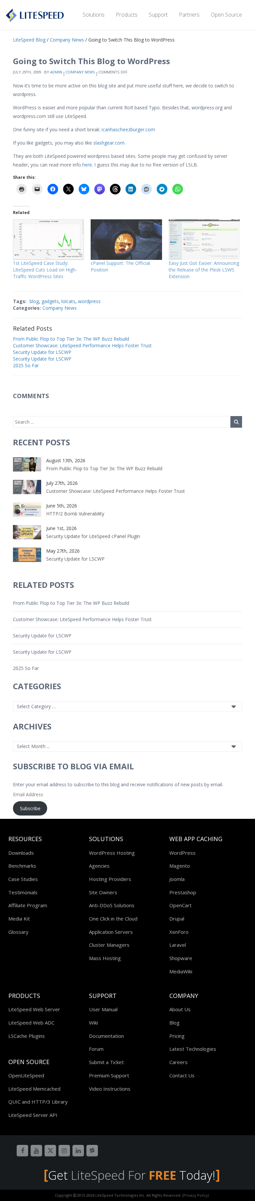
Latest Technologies (192, 1048)
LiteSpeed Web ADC (31, 1022)
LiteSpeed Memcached (34, 1088)
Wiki (93, 1022)
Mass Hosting (105, 958)
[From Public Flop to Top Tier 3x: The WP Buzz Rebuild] (27, 464)
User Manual (103, 1009)
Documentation (106, 1036)
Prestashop (182, 892)
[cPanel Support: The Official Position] (126, 239)
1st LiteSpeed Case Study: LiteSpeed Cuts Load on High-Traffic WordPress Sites (45, 269)
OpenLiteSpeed (26, 1075)
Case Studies (23, 879)
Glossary (18, 931)
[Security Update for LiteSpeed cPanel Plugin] (27, 531)
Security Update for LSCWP (42, 352)
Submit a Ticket (106, 1062)
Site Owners (103, 892)
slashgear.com (109, 143)
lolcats (68, 301)
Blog (174, 1022)
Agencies (99, 865)
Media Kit (19, 918)
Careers (178, 1062)
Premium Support (109, 1075)
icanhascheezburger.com (128, 129)
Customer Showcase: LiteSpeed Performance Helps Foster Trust (82, 345)
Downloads (21, 852)
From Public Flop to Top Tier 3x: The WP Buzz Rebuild (71, 339)
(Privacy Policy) (195, 1195)
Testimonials (23, 892)
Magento (179, 865)
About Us (180, 1009)
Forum (96, 1048)
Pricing (177, 1036)
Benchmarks (22, 865)
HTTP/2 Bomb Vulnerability (75, 513)
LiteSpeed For (123, 1175)
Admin (56, 71)
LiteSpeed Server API (32, 1115)
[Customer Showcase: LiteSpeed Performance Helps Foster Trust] (27, 486)
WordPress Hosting (112, 852)
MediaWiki (180, 971)
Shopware (180, 958)
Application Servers (111, 931)
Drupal (176, 918)
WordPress (182, 852)
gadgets (50, 301)
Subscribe (30, 808)
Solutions (94, 14)
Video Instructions (109, 1088)
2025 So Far (26, 365)
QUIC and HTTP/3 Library (38, 1101)
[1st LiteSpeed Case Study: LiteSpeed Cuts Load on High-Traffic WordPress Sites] (48, 239)
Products (126, 14)
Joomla (177, 879)
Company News (80, 71)
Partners (189, 14)
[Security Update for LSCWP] (27, 554)
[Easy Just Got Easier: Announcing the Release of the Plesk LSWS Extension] (204, 239)
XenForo (179, 931)
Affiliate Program (27, 905)
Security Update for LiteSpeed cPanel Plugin (93, 536)
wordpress (89, 301)
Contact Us (182, 1075)
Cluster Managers (109, 944)
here (87, 165)
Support (158, 14)
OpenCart (180, 905)
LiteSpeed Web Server (34, 1009)
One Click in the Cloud (113, 918)
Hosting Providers (110, 879)
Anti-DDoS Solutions (111, 905)
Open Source (226, 14)
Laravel (177, 944)
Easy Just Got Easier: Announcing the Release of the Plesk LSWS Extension (204, 269)
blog (34, 301)
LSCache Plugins (26, 1036)
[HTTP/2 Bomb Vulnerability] (27, 509)
